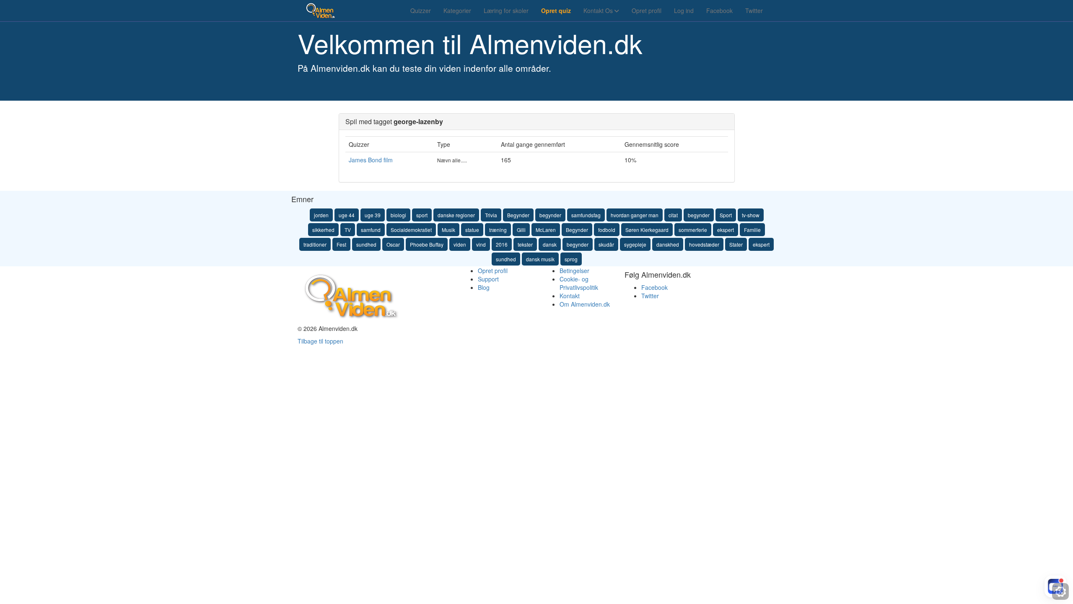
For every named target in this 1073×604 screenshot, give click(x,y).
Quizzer (420, 10)
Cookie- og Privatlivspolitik (579, 283)
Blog (484, 287)
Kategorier (457, 10)
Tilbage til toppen (320, 341)
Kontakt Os (598, 10)
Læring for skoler (506, 10)
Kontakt (570, 296)
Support (488, 279)
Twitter (754, 10)
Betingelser (574, 270)
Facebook (719, 10)
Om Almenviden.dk (585, 304)
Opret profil (646, 10)
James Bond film (371, 160)
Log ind (684, 10)
